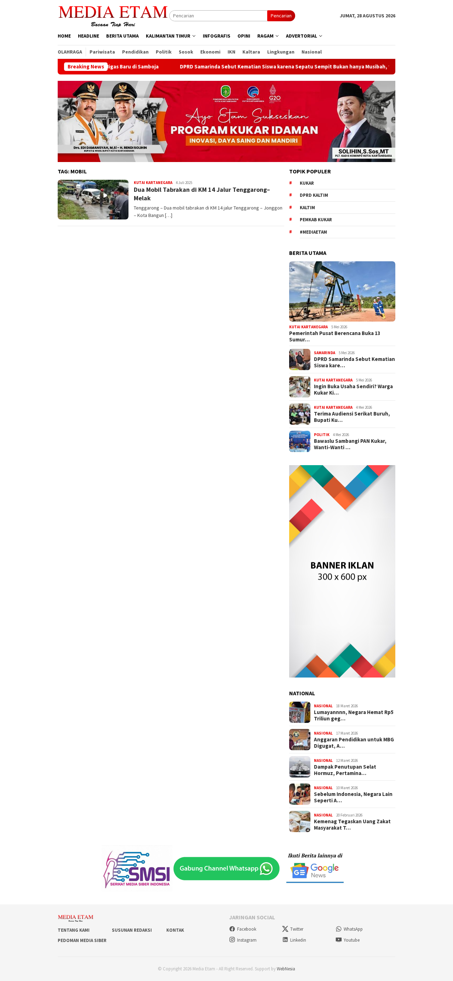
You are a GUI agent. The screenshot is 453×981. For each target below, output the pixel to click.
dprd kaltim (314, 195)
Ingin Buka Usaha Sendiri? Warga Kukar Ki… (353, 389)
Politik (321, 434)
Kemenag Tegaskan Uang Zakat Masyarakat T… (352, 824)
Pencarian (281, 15)
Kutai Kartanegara (153, 182)
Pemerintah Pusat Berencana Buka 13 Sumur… (334, 336)
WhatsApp (353, 929)
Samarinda (324, 352)
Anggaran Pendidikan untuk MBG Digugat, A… (354, 742)
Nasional (323, 705)
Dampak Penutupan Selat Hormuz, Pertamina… (345, 770)
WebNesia (286, 969)
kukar (307, 183)
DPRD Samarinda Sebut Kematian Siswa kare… (354, 362)
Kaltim (307, 208)
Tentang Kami (74, 930)
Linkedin (298, 940)
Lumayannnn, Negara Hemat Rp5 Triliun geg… (354, 715)
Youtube (352, 940)
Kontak (175, 930)
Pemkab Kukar (316, 220)
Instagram (247, 940)
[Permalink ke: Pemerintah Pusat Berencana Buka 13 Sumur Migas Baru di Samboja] (342, 291)
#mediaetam (313, 232)
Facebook (246, 929)
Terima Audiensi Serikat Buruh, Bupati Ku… (352, 417)
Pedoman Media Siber (82, 940)
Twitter (296, 929)
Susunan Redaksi (132, 930)
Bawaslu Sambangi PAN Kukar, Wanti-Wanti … (350, 444)
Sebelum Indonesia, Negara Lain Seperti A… (353, 797)
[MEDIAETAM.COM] (113, 15)
